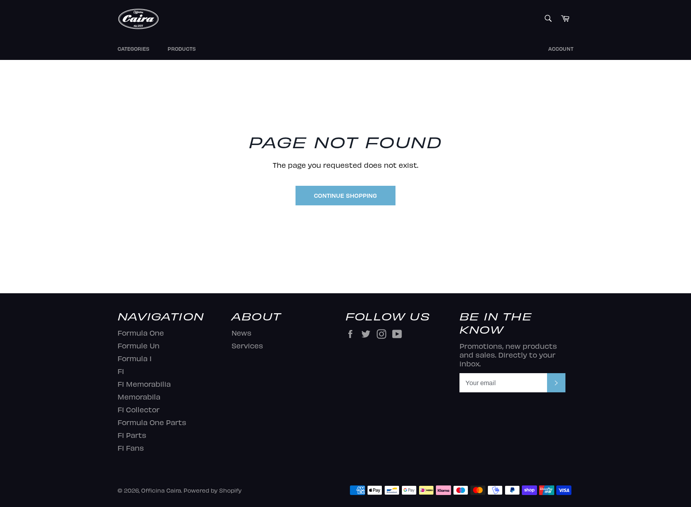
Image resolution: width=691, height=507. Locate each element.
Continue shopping (345, 195)
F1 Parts (132, 435)
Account (560, 49)
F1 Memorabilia (144, 384)
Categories (134, 49)
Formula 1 (135, 358)
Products (182, 49)
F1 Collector (139, 409)
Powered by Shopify (213, 490)
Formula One (141, 332)
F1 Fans (131, 447)
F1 (121, 371)
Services (247, 345)
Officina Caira (161, 490)
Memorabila (139, 396)
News (242, 332)
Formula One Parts (152, 422)
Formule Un (139, 345)
